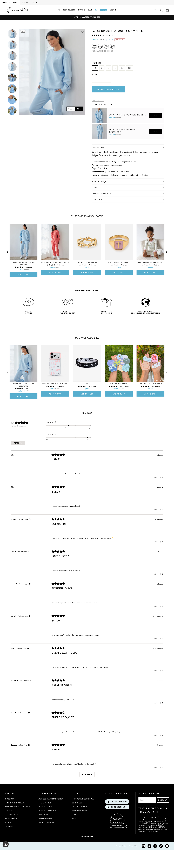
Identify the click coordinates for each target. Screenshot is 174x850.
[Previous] (7, 251)
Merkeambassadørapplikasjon (17, 807)
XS (95, 68)
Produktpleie (43, 815)
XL (122, 68)
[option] (87, 17)
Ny (59, 10)
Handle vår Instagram (14, 803)
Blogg (8, 822)
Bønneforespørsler (80, 811)
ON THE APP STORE (119, 802)
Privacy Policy (133, 846)
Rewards (8, 811)
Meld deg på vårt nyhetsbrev (50, 799)
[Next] (166, 251)
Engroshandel (11, 818)
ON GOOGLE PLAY (118, 807)
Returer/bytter (44, 803)
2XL (129, 68)
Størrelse (96, 63)
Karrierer (76, 815)
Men (79, 109)
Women (70, 109)
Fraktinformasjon (79, 807)
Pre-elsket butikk (12, 815)
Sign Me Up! (162, 800)
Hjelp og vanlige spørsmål (83, 799)
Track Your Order (46, 822)
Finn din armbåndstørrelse (49, 811)
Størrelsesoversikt (46, 818)
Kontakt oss (77, 803)
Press (74, 818)
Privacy (156, 831)
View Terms (148, 831)
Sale (101, 10)
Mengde (95, 74)
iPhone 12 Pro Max (48, 343)
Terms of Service (121, 846)
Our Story (9, 799)
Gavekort (9, 826)
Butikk (81, 10)
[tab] (128, 147)
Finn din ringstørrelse (47, 807)
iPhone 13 (57, 343)
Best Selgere (69, 10)
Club (90, 10)
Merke (113, 10)
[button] (102, 35)
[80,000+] (117, 827)
